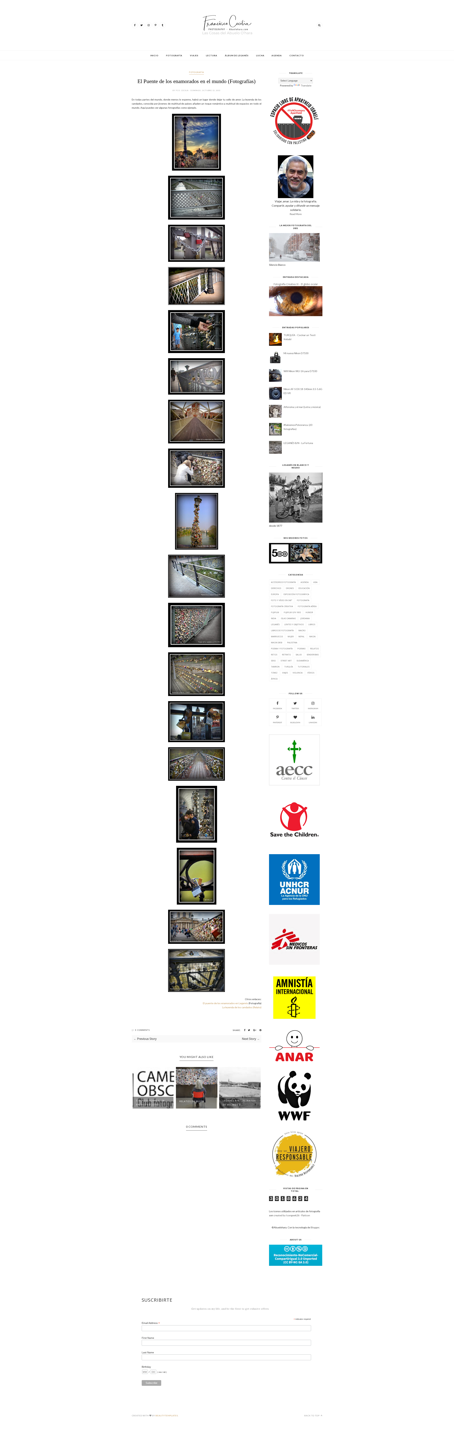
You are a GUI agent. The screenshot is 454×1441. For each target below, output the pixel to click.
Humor (309, 612)
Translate (306, 85)
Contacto (296, 55)
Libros (311, 624)
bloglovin (295, 722)
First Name (148, 1337)
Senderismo (313, 654)
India (273, 618)
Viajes (194, 55)
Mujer (291, 636)
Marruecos (277, 636)
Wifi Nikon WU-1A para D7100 (300, 371)
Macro (302, 630)
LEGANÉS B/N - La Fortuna (298, 442)
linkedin (313, 722)
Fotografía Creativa (282, 606)
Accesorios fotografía (283, 582)
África (274, 678)
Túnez (274, 672)
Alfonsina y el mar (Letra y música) (302, 406)
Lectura (211, 55)
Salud (299, 654)
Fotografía (174, 55)
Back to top (312, 1415)
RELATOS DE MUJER (148, 1101)
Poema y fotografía (282, 648)
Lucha (260, 55)
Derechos (276, 588)
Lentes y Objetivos (294, 624)
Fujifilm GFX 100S (292, 612)
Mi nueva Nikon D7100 (296, 353)
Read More (296, 213)
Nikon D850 (276, 642)
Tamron (275, 666)
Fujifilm (275, 612)
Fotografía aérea (307, 606)
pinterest (277, 722)
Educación (304, 588)
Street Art (286, 660)
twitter (295, 708)
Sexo (273, 660)
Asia (315, 582)
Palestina (292, 642)
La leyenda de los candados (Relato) (241, 1007)
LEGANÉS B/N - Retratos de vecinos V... (195, 1102)
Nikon (312, 636)
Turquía (288, 666)
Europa (275, 594)
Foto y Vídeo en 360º (281, 600)
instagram (313, 708)
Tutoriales (303, 666)
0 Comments (142, 1030)
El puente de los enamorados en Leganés (225, 1003)
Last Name (148, 1352)
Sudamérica (303, 660)
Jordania (305, 618)
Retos (274, 654)
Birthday (146, 1366)
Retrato (286, 654)
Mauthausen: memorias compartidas (239, 1102)
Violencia (298, 672)
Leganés (275, 624)
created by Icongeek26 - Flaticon (292, 1215)
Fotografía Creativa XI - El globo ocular (295, 284)
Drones (290, 588)
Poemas (301, 648)
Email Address (151, 1323)
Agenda (277, 55)
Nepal (301, 636)
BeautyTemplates (167, 1415)
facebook (277, 708)
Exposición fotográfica (296, 594)
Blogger (315, 1227)
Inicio (154, 55)
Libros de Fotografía (282, 630)
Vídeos (310, 672)
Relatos (314, 648)
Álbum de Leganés (236, 55)
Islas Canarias (288, 618)
